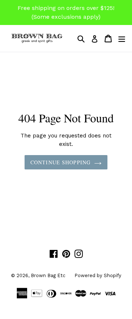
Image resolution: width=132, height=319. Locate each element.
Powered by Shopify (97, 275)
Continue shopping (60, 162)
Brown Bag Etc (48, 275)
